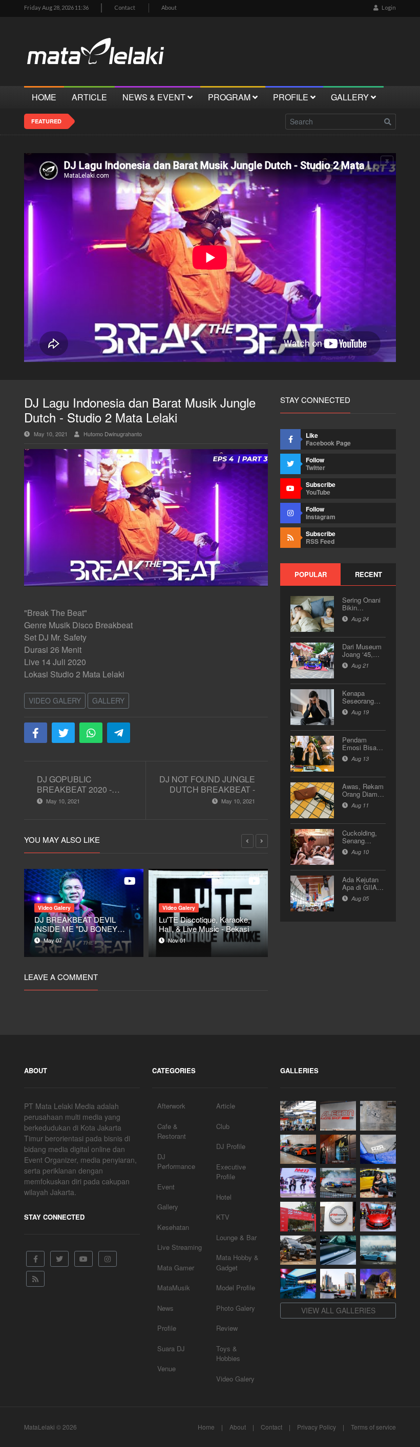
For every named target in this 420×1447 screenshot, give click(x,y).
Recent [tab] (368, 574)
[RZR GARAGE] (378, 1149)
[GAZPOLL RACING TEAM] (338, 1250)
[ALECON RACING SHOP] (338, 1116)
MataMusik (173, 1287)
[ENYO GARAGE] (378, 1116)
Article (225, 1106)
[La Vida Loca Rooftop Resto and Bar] (298, 1284)
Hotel (224, 1197)
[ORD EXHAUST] (338, 1216)
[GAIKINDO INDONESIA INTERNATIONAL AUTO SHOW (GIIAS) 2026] (298, 1116)
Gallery (108, 700)
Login (388, 7)
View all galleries (338, 1310)
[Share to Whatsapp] (90, 732)
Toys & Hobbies (228, 1354)
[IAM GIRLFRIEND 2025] (378, 1183)
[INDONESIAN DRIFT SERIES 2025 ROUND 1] (378, 1250)
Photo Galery (235, 1308)
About (169, 7)
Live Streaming (179, 1247)
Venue (166, 1368)
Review (227, 1328)
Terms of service (373, 1426)
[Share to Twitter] (63, 732)
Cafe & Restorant (171, 1131)
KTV (222, 1217)
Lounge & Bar (236, 1237)
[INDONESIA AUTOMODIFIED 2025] (298, 1216)
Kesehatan (173, 1227)
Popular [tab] (311, 574)
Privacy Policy (316, 1426)
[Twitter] (59, 1259)
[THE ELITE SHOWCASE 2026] (298, 1149)
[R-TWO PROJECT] (298, 1250)
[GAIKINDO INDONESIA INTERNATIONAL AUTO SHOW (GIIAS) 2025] (378, 1216)
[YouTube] (83, 1259)
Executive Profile (231, 1172)
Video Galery (55, 700)
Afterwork (171, 1106)
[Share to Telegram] (118, 732)
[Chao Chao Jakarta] (338, 1284)
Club (222, 1126)
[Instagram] (107, 1259)
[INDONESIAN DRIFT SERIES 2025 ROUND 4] (338, 1183)
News (165, 1308)
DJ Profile (230, 1146)
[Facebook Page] (35, 1259)
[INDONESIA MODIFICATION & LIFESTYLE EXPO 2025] (298, 1183)
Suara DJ (171, 1348)
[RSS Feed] (35, 1279)
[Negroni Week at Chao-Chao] (378, 1284)
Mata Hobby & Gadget (237, 1262)
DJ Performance (176, 1162)
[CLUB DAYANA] (338, 1149)
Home (206, 1426)
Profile (166, 1328)
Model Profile (235, 1287)
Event (166, 1186)
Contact (124, 7)
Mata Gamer (175, 1267)
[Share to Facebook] (35, 732)
